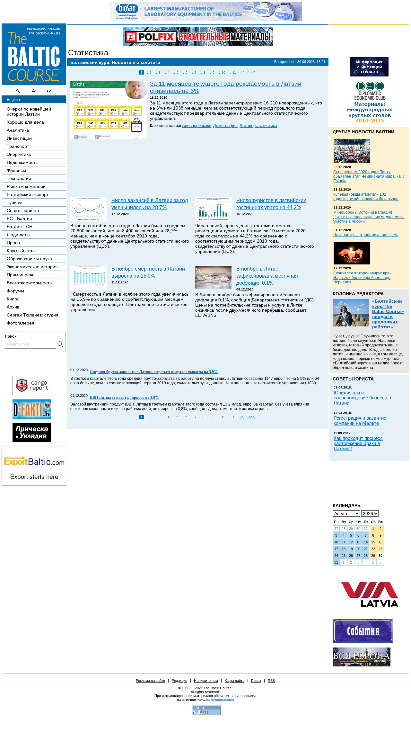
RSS (271, 681)
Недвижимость (22, 162)
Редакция (179, 681)
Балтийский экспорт (27, 194)
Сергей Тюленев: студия (32, 314)
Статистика (88, 52)
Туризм (14, 202)
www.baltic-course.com (215, 699)
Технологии (19, 178)
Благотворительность (29, 282)
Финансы (16, 170)
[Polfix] (198, 36)
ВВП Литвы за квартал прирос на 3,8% (124, 397)
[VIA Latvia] (370, 613)
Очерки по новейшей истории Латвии (29, 111)
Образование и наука (29, 258)
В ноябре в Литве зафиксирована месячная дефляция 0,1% (267, 276)
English (13, 99)
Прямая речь (20, 274)
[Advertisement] (197, 168)
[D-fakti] (32, 417)
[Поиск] (18, 92)
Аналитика (18, 130)
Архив (13, 306)
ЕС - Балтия (19, 218)
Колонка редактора (358, 293)
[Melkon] (363, 641)
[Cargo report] (32, 393)
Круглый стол (21, 250)
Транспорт (18, 146)
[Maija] (32, 440)
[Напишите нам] (49, 92)
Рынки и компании (26, 186)
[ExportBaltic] (34, 484)
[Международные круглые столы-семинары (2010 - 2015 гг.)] (369, 124)
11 (234, 72)
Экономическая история (32, 266)
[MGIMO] (361, 664)
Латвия (246, 125)
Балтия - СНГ (21, 226)
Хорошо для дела (25, 122)
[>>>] (251, 72)
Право (13, 242)
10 (223, 72)
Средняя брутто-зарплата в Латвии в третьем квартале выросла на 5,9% (154, 372)
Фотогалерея (20, 323)
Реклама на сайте (150, 681)
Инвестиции (19, 138)
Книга (13, 298)
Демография (225, 125)
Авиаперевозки (196, 125)
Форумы (15, 290)
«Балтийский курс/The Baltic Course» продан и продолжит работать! (388, 314)
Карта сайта (234, 681)
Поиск (256, 681)
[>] (242, 72)
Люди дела (18, 234)
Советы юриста (23, 210)
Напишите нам (206, 681)
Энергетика (19, 154)
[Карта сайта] (34, 92)
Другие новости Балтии (363, 131)
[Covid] (369, 74)
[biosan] (205, 19)
